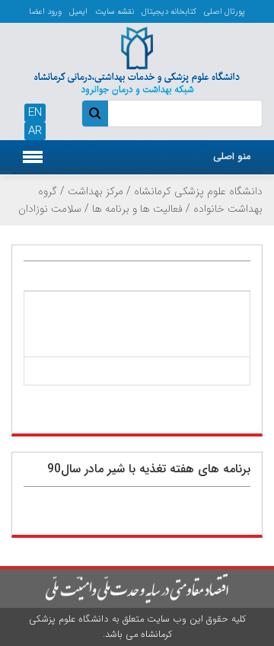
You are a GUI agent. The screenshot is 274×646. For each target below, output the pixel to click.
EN (35, 113)
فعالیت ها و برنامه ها (137, 208)
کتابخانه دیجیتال (169, 11)
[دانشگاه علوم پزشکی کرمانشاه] (137, 59)
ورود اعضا (45, 11)
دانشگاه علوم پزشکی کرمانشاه (198, 191)
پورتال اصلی (224, 11)
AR (35, 131)
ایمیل (78, 11)
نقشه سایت (114, 11)
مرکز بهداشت (95, 191)
